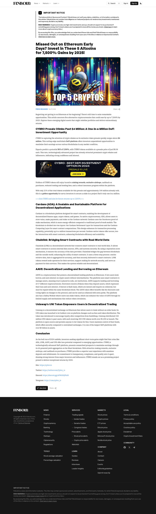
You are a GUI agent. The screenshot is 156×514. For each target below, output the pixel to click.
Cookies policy (129, 427)
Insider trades (78, 419)
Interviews (76, 464)
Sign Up (134, 3)
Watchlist (75, 444)
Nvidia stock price (105, 440)
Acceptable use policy (132, 423)
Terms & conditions (131, 415)
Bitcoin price (103, 427)
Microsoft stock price (106, 436)
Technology (48, 432)
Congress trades (79, 427)
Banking (47, 427)
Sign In (126, 3)
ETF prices (102, 423)
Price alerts (76, 432)
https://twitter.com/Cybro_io (53, 370)
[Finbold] (22, 3)
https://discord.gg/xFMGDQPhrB (56, 375)
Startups (47, 436)
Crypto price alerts (80, 440)
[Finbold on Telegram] (134, 447)
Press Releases (42, 109)
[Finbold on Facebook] (125, 447)
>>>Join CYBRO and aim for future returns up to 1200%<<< (60, 198)
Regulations (48, 444)
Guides (74, 456)
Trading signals (77, 415)
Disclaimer (128, 432)
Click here (108, 27)
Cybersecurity (49, 440)
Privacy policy (129, 419)
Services (76, 410)
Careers (101, 460)
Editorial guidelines (105, 469)
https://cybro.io (46, 365)
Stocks (46, 419)
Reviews (75, 460)
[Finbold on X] (129, 447)
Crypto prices (103, 419)
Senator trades (79, 423)
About (100, 452)
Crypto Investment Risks (133, 436)
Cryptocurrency (50, 423)
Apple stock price (104, 432)
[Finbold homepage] (25, 410)
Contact (101, 456)
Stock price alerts (80, 436)
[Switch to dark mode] (141, 3)
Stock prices (102, 415)
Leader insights (78, 469)
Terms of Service (24, 423)
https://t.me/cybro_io (52, 380)
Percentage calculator (52, 460)
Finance (47, 415)
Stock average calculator (53, 456)
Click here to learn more (46, 37)
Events (100, 464)
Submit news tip (104, 473)
